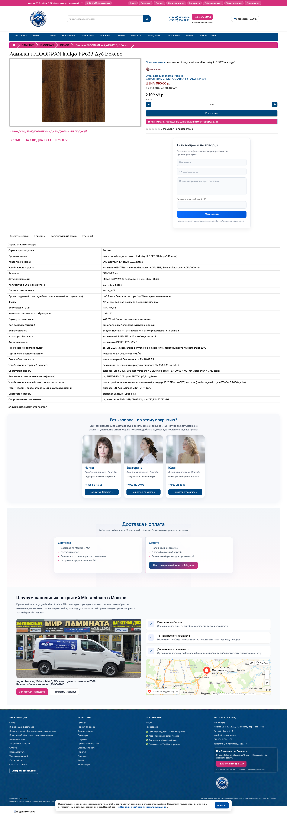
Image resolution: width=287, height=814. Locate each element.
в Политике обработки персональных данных (142, 807)
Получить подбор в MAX (231, 763)
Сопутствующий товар (64, 236)
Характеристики (19, 236)
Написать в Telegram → (101, 491)
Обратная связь (213, 3)
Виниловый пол (85, 731)
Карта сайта (15, 760)
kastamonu (30, 406)
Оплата (159, 3)
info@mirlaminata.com (202, 22)
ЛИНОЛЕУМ (87, 35)
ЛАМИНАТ (21, 35)
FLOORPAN (47, 45)
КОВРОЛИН (68, 35)
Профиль (82, 756)
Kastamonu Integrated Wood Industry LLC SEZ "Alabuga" (201, 62)
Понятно (221, 805)
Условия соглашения (19, 743)
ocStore (23, 798)
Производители (176, 3)
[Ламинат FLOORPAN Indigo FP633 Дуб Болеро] (73, 91)
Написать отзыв (183, 128)
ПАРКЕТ (51, 35)
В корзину (211, 113)
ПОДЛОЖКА (155, 35)
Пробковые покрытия (88, 743)
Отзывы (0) (88, 236)
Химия (81, 760)
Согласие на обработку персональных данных (32, 731)
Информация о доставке (21, 726)
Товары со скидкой (18, 756)
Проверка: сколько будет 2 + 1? (191, 199)
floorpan (42, 406)
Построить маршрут (64, 691)
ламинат (18, 406)
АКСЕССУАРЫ (208, 35)
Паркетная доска (86, 726)
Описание (39, 236)
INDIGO (64, 45)
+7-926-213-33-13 (176, 484)
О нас (133, 3)
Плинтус (82, 751)
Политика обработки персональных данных (31, 735)
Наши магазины (17, 739)
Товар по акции (234, 3)
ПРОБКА (105, 35)
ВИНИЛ (37, 35)
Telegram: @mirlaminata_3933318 (230, 743)
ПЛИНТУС (136, 35)
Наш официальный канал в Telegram (173, 565)
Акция (149, 722)
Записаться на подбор (32, 691)
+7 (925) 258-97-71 (179, 20)
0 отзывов (166, 128)
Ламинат (82, 722)
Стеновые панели (86, 747)
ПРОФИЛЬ (174, 35)
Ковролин (82, 739)
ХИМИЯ (190, 35)
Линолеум (83, 735)
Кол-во (149, 99)
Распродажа (253, 3)
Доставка (146, 3)
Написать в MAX (202, 16)
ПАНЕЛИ (121, 35)
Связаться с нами (18, 764)
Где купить (194, 3)
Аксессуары (84, 764)
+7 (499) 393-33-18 (179, 17)
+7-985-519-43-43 (93, 484)
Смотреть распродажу (24, 770)
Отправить (212, 214)
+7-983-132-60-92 (135, 484)
